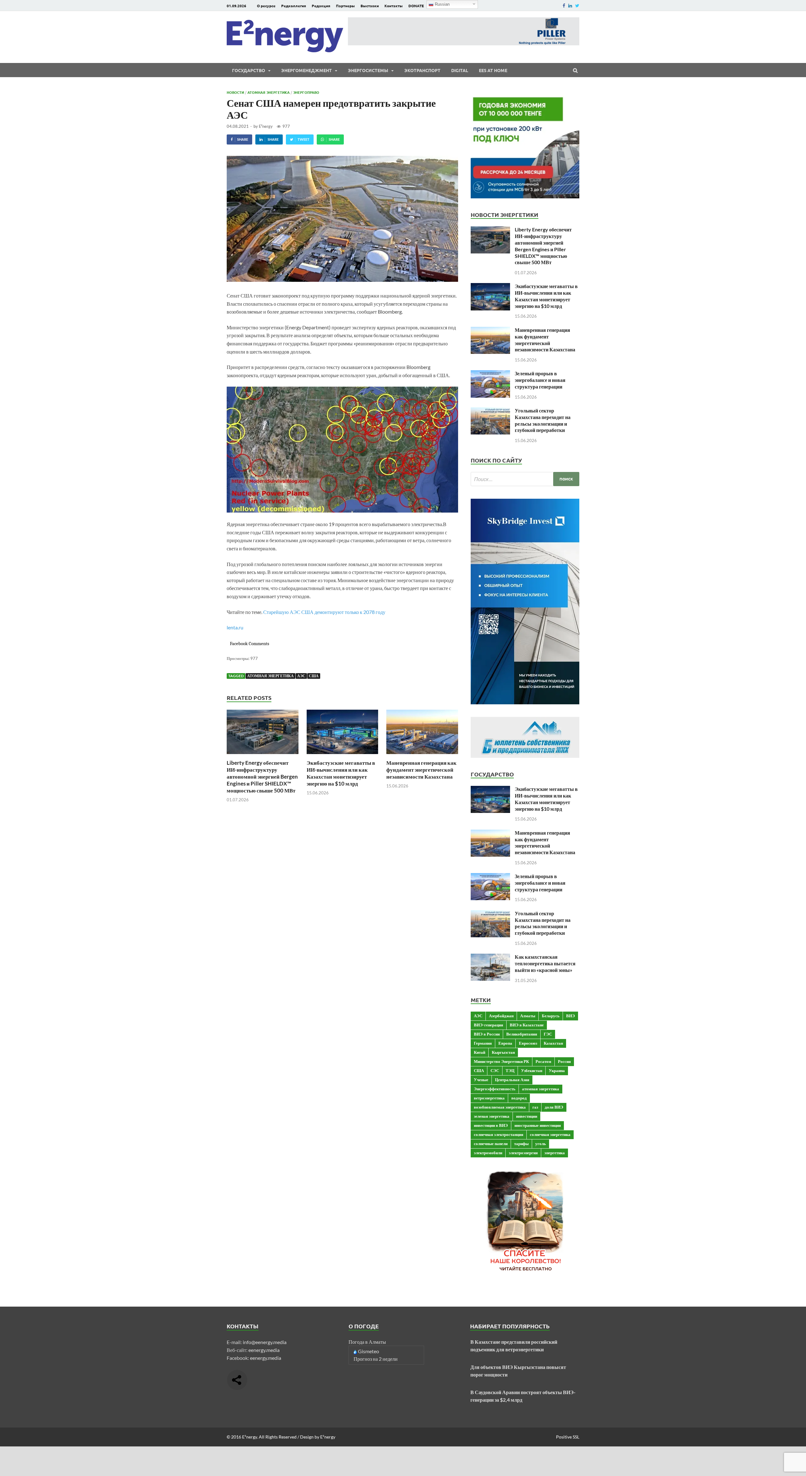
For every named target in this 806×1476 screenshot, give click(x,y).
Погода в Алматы (367, 1342)
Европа (505, 1043)
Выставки (369, 5)
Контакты (393, 5)
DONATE (416, 5)
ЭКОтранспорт (422, 70)
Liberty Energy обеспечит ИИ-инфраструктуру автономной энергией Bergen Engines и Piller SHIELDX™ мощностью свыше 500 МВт (262, 776)
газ (535, 1107)
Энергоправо (306, 92)
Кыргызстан (503, 1052)
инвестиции (526, 1116)
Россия (564, 1061)
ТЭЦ (510, 1070)
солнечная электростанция (498, 1134)
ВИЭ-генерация (488, 1024)
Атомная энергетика (268, 92)
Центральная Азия (512, 1079)
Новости (235, 92)
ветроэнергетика (489, 1097)
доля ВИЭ (554, 1107)
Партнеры (345, 5)
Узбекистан (531, 1070)
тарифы (521, 1143)
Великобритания (521, 1033)
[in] (570, 5)
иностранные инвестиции (537, 1125)
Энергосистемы (368, 70)
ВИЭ (570, 1015)
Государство (248, 70)
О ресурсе (266, 5)
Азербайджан (501, 1015)
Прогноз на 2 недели (376, 1359)
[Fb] (564, 5)
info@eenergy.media (265, 1342)
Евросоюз (528, 1043)
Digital (459, 70)
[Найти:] (525, 479)
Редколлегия (293, 5)
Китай (479, 1052)
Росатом (543, 1061)
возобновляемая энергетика (500, 1107)
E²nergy (266, 126)
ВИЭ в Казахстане (527, 1024)
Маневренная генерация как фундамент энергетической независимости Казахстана (421, 769)
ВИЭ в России (487, 1033)
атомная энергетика (270, 675)
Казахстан (553, 1043)
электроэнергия (523, 1152)
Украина (557, 1070)
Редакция (321, 5)
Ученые (481, 1079)
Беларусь (550, 1015)
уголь (540, 1143)
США (314, 675)
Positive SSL (567, 1436)
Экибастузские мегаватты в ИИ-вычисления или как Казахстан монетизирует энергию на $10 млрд (341, 773)
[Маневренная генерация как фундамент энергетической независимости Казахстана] (422, 755)
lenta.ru (235, 627)
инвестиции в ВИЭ (491, 1125)
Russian (442, 4)
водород (519, 1097)
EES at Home (493, 70)
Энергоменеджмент (306, 70)
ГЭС (548, 1033)
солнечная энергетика (550, 1134)
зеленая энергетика (491, 1116)
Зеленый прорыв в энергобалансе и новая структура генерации (540, 379)
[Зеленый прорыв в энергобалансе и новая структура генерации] (490, 374)
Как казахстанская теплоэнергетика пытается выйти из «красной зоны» (545, 963)
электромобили (488, 1152)
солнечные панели (491, 1143)
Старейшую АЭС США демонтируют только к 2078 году (324, 612)
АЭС (301, 675)
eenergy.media (264, 1350)
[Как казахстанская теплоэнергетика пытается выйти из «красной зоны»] (490, 957)
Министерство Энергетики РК (501, 1061)
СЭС (495, 1070)
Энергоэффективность (494, 1088)
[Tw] (577, 5)
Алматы (527, 1015)
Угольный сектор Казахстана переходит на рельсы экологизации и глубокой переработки (542, 420)
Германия (483, 1043)
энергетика (554, 1152)
